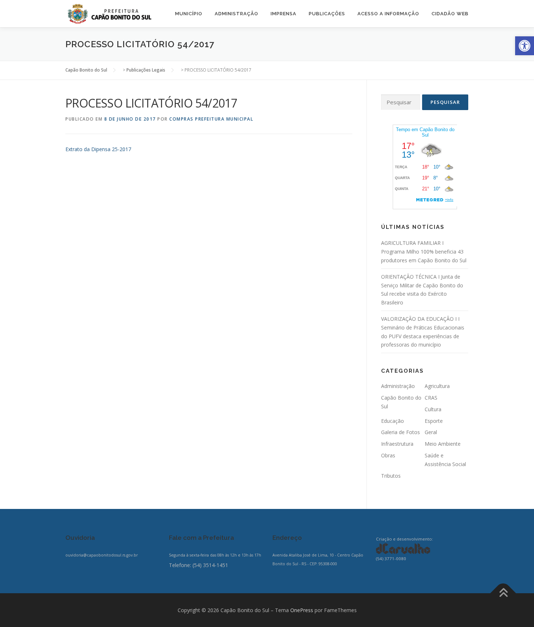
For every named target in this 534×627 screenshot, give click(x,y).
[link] (524, 45)
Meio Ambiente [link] (443, 443)
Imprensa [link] (283, 13)
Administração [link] (236, 13)
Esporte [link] (434, 420)
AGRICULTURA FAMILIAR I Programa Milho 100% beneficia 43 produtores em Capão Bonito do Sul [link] (423, 251)
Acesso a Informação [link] (388, 13)
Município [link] (188, 13)
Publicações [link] (327, 13)
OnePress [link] (301, 610)
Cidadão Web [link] (450, 13)
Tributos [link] (391, 475)
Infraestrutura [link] (397, 443)
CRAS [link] (431, 397)
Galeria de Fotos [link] (400, 432)
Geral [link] (431, 432)
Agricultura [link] (437, 386)
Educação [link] (392, 420)
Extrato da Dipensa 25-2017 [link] (98, 149)
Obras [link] (388, 455)
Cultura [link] (433, 409)
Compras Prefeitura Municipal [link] (211, 119)
